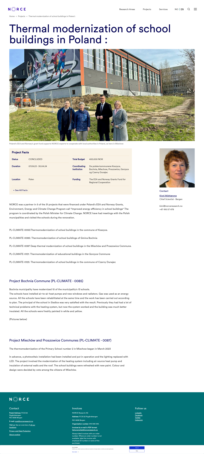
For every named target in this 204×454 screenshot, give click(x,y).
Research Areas (127, 9)
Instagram (139, 420)
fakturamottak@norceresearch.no (85, 430)
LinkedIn (138, 413)
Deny (137, 450)
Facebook (138, 415)
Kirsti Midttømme (168, 195)
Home (12, 16)
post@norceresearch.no (24, 421)
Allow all (136, 447)
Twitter (137, 418)
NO (176, 9)
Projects (147, 9)
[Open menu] (195, 9)
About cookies (14, 435)
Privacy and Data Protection (20, 431)
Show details (74, 451)
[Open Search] (189, 9)
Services (163, 9)
